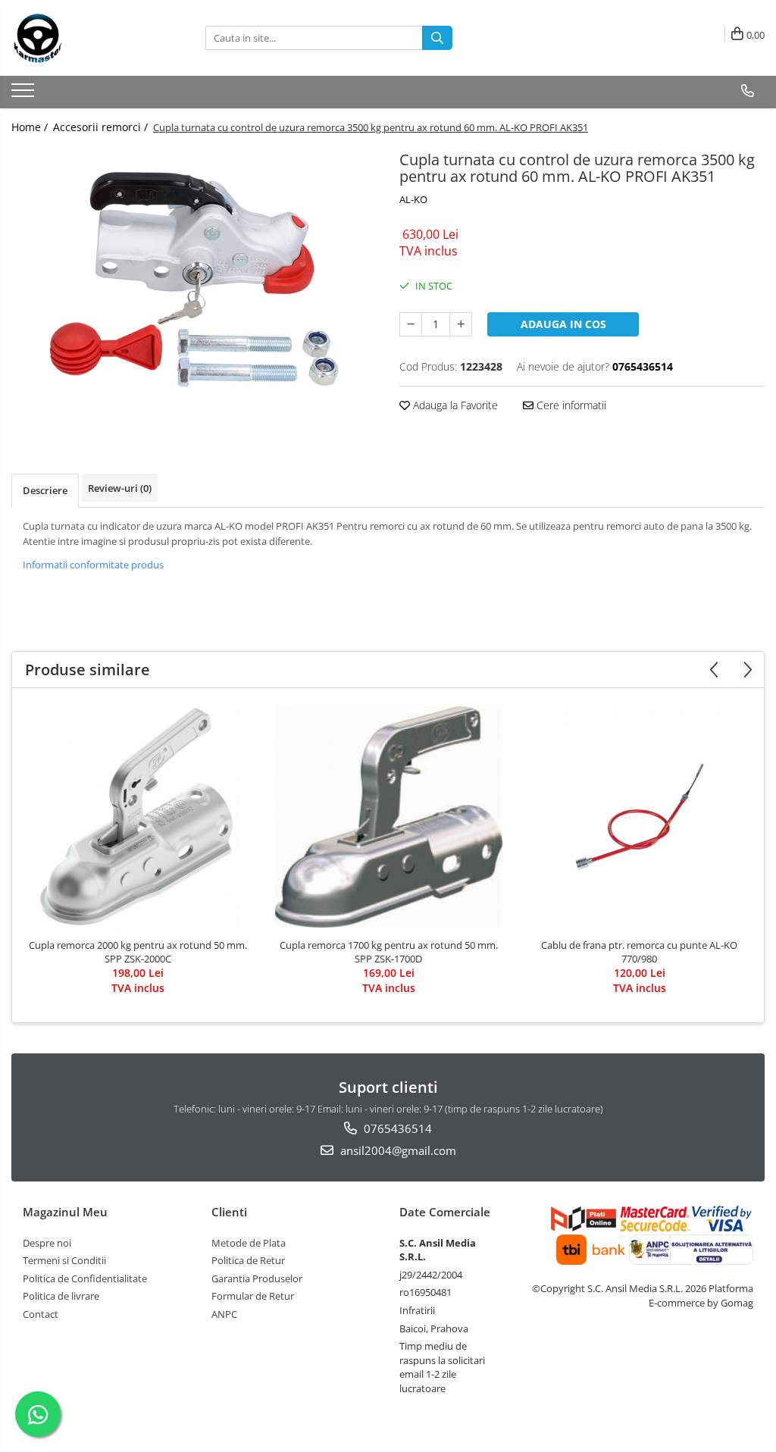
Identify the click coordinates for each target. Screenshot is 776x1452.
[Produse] (24, 94)
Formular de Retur (252, 1296)
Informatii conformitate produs (93, 564)
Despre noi (47, 1243)
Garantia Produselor (256, 1278)
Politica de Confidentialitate (85, 1278)
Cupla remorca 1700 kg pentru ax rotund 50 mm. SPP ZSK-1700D (389, 951)
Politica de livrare (61, 1296)
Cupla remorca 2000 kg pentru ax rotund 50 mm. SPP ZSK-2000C (138, 951)
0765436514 (396, 1128)
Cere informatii (570, 405)
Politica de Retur (248, 1260)
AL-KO (413, 199)
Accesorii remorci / (102, 127)
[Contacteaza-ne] (748, 91)
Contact (40, 1314)
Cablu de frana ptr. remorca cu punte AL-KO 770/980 (639, 951)
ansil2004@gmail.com (396, 1150)
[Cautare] (437, 38)
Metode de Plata (248, 1243)
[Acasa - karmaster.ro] (87, 37)
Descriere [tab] (45, 490)
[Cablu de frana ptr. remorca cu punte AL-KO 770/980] (639, 817)
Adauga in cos (563, 324)
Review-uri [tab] (120, 488)
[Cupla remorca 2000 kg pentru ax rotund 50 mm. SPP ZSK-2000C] (138, 817)
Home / (31, 127)
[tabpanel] (194, 283)
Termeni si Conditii (64, 1260)
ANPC (224, 1314)
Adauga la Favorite (454, 405)
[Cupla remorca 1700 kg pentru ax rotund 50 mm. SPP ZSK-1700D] (388, 817)
